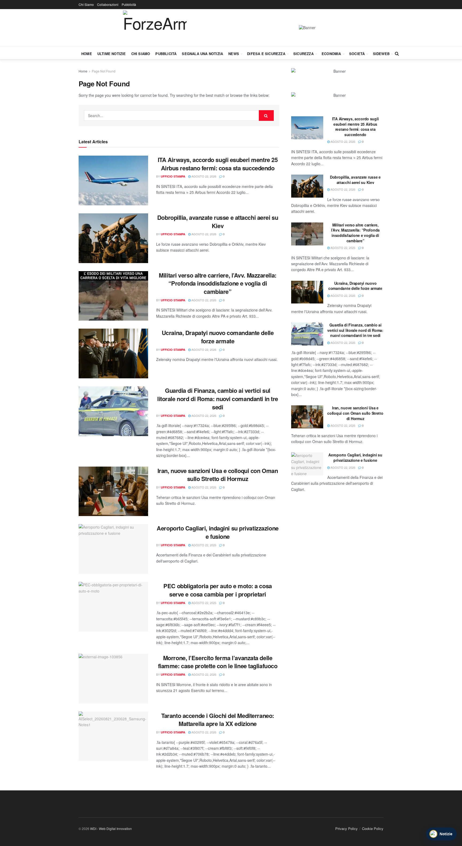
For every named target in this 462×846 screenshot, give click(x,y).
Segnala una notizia (202, 53)
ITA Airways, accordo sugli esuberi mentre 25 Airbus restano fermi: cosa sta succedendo (218, 163)
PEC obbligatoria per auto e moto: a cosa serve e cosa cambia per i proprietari (217, 590)
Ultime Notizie (111, 53)
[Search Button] (397, 53)
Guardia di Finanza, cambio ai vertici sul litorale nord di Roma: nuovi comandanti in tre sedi (217, 398)
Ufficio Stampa (173, 176)
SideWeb (381, 53)
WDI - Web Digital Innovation (111, 828)
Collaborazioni (107, 4)
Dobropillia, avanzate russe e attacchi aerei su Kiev (217, 221)
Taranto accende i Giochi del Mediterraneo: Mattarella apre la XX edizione (217, 719)
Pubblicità (129, 4)
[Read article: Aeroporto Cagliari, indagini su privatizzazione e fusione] (113, 549)
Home (86, 53)
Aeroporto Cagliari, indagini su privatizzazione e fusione (217, 532)
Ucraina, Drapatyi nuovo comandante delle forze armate (218, 336)
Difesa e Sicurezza (266, 53)
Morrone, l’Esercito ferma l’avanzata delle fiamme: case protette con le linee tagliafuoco (218, 661)
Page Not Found (104, 71)
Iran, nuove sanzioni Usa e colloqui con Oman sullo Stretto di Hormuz (217, 474)
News (233, 53)
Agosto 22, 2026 (203, 176)
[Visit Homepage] (155, 27)
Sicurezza (303, 53)
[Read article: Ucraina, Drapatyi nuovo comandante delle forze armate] (113, 353)
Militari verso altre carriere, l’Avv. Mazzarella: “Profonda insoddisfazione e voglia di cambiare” (217, 283)
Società (357, 53)
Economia (331, 53)
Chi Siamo (86, 4)
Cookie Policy (372, 828)
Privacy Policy (346, 828)
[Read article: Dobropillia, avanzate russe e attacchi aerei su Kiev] (113, 238)
